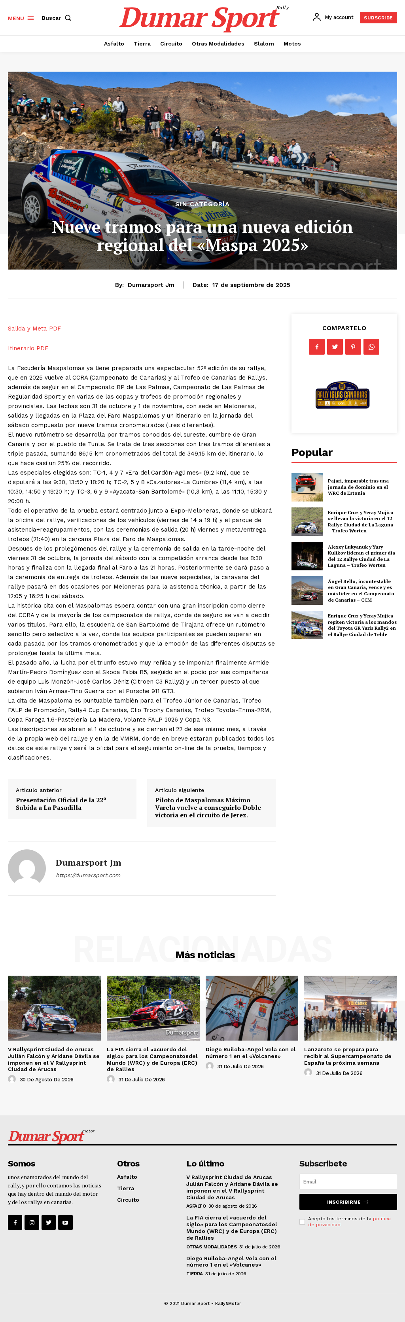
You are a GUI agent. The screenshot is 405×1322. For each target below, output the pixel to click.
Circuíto (128, 1200)
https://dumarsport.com (88, 875)
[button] (58, 17)
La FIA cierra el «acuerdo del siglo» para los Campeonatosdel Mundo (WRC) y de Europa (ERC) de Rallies (152, 1059)
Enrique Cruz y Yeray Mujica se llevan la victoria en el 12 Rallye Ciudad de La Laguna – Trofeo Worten (360, 521)
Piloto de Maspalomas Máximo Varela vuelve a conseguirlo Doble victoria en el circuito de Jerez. (208, 807)
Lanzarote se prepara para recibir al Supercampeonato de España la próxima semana (348, 1056)
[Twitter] (335, 347)
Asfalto (127, 1177)
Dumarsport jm (151, 285)
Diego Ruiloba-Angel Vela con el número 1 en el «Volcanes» (251, 1052)
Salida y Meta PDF (34, 328)
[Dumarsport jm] (27, 868)
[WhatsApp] (371, 347)
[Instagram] (32, 1222)
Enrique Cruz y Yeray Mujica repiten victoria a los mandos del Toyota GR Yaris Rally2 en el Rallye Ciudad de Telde (362, 625)
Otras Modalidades (211, 1247)
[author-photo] (13, 1079)
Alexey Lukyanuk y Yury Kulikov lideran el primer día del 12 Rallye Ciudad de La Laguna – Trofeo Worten (361, 556)
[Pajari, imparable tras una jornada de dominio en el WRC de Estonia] (307, 487)
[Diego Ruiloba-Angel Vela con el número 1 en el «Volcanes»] (252, 1008)
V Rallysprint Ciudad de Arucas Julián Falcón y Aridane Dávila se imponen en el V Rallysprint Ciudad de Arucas (54, 1059)
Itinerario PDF (28, 348)
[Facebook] (317, 347)
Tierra (125, 1188)
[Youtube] (65, 1222)
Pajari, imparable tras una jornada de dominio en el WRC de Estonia (358, 487)
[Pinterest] (353, 347)
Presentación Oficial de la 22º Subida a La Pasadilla (61, 804)
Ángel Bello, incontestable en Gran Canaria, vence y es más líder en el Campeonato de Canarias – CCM (361, 590)
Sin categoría (202, 204)
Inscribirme (344, 1202)
